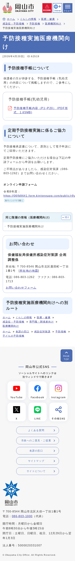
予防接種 (34, 23)
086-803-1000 (22, 516)
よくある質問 (36, 430)
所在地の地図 (29, 270)
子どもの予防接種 (13, 336)
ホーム (11, 19)
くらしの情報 (28, 19)
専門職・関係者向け (41, 321)
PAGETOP (66, 358)
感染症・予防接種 (13, 23)
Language (57, 10)
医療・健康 (48, 19)
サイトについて (36, 471)
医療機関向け (53, 23)
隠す (67, 217)
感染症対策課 (42, 331)
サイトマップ (36, 460)
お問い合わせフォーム (21, 287)
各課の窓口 (22, 331)
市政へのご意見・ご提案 (36, 440)
